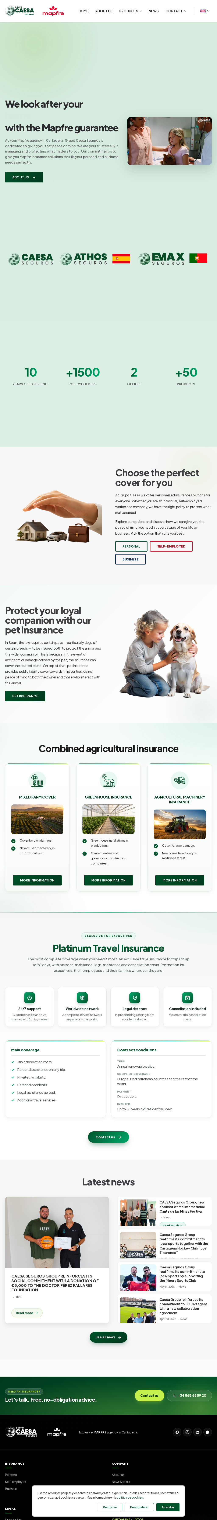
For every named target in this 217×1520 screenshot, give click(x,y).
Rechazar (110, 1507)
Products (128, 11)
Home (83, 11)
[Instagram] (187, 1432)
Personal (131, 546)
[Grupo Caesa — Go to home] (38, 11)
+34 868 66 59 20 (192, 1395)
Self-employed (171, 546)
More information (37, 880)
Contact (174, 11)
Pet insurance (25, 696)
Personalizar (139, 1507)
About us (103, 11)
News (154, 11)
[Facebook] (177, 1432)
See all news (105, 1337)
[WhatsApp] (207, 1432)
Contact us (105, 1137)
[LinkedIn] (197, 1432)
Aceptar (168, 1507)
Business (130, 559)
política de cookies (130, 1497)
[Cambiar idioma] (205, 10)
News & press (121, 1482)
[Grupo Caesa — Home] (38, 1432)
